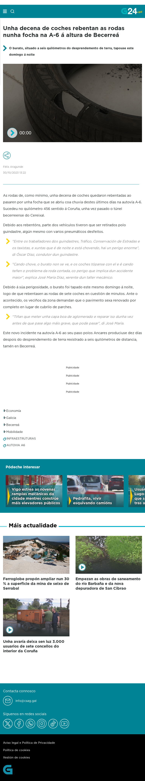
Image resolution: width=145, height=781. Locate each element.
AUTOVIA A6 (16, 445)
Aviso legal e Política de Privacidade (29, 743)
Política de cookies (16, 750)
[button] (12, 133)
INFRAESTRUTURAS (21, 438)
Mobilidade (14, 432)
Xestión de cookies (16, 757)
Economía (13, 411)
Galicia (11, 418)
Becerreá (12, 425)
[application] (72, 103)
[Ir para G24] (131, 11)
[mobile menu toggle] (5, 11)
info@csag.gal (25, 701)
